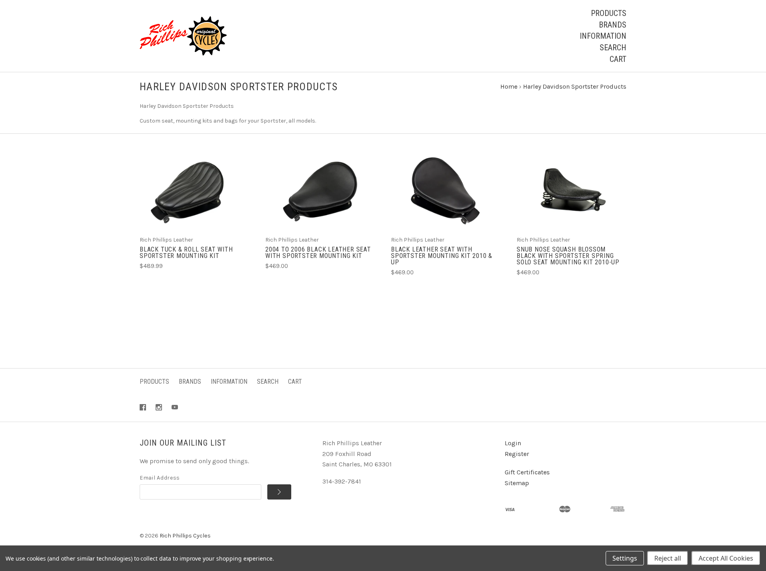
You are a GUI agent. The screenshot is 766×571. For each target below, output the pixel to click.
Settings (624, 558)
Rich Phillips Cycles (185, 535)
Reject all (667, 558)
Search (613, 47)
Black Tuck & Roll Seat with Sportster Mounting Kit (186, 253)
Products (608, 13)
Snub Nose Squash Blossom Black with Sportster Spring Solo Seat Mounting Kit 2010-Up (568, 256)
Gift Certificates (527, 472)
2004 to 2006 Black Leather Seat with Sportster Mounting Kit (318, 253)
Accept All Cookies (726, 558)
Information (603, 36)
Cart (618, 59)
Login (513, 443)
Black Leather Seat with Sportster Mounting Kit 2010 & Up (441, 256)
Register (517, 454)
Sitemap (517, 483)
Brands (612, 25)
